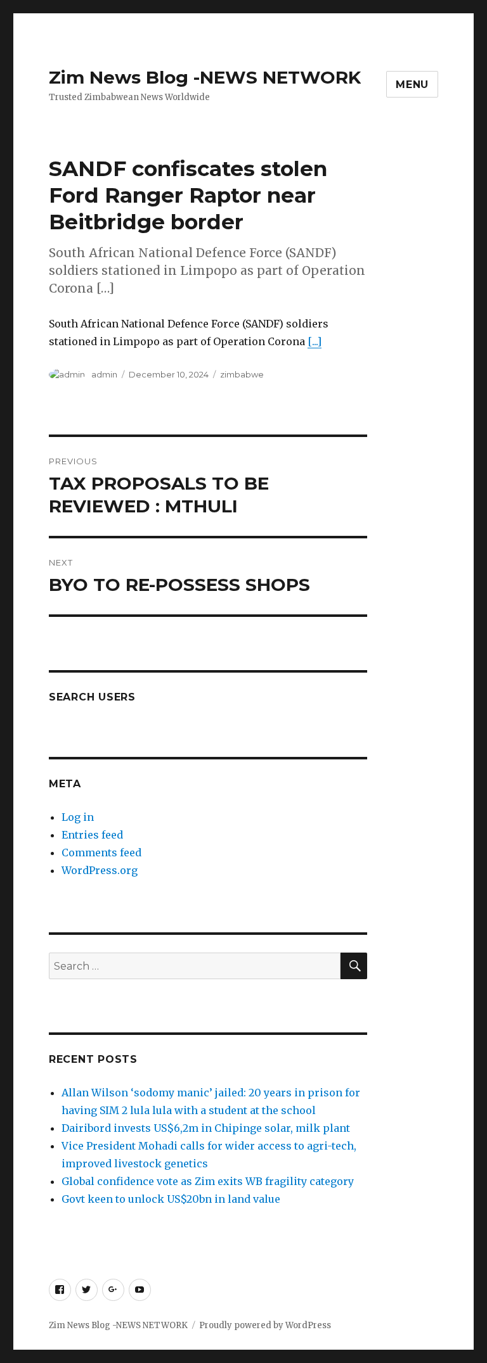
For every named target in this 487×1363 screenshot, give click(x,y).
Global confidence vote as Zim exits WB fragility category (208, 1181)
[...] (314, 341)
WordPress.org (100, 870)
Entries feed (92, 834)
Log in (78, 817)
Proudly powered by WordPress (265, 1325)
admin (104, 374)
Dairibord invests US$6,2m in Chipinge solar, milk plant (206, 1128)
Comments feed (101, 852)
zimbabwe (242, 374)
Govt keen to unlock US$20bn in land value (171, 1199)
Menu (412, 85)
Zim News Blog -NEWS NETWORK (205, 77)
